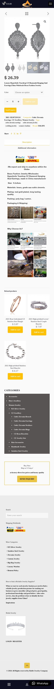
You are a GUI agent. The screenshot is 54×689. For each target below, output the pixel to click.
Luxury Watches (14, 567)
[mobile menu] (50, 4)
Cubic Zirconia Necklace (23, 425)
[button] (45, 21)
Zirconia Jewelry (14, 555)
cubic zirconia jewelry (30, 123)
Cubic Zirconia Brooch (22, 417)
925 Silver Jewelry (18, 409)
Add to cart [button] (15, 330)
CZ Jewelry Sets (20, 438)
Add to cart (30, 102)
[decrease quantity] (7, 101)
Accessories (13, 397)
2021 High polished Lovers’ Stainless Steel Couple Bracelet (39, 321)
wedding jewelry (11, 126)
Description (27, 142)
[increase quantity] (18, 101)
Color (6, 92)
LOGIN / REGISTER (14, 641)
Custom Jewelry (14, 559)
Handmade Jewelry (18, 447)
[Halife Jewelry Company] (27, 4)
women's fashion (24, 126)
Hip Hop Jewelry (14, 563)
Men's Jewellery (15, 401)
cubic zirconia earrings (13, 123)
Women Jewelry (28, 120)
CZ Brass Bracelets (21, 434)
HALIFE (41, 126)
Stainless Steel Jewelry (19, 451)
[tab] (27, 142)
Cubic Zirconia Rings (22, 429)
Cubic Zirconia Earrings (23, 421)
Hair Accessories (17, 442)
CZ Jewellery (17, 120)
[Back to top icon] (27, 665)
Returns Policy (13, 570)
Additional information (27, 148)
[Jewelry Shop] (9, 684)
